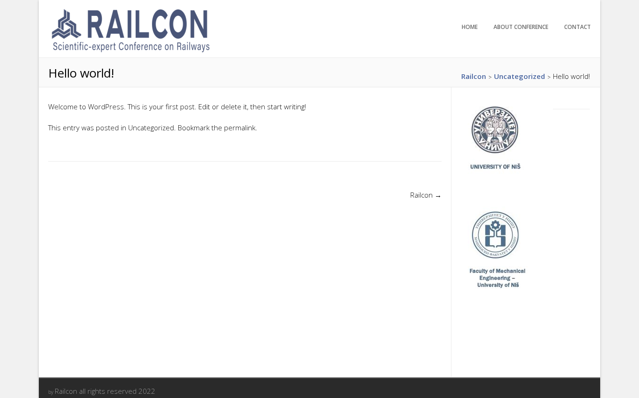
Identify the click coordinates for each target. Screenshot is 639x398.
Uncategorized (151, 127)
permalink (239, 127)
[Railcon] (130, 52)
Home (470, 27)
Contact (577, 27)
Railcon (426, 194)
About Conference (521, 27)
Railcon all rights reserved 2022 (105, 391)
